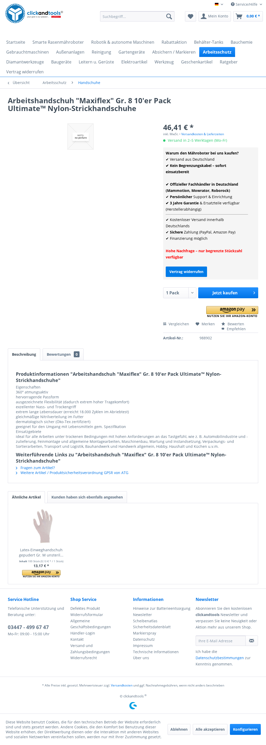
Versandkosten (121, 685)
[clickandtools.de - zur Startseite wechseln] (34, 18)
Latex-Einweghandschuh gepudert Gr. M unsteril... (41, 552)
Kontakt (77, 639)
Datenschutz (144, 639)
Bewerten (235, 323)
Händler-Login (82, 633)
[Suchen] (169, 16)
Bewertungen (62, 354)
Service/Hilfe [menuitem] (246, 4)
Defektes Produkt (85, 608)
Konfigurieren (245, 729)
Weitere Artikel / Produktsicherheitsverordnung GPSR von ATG (73, 472)
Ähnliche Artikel (26, 497)
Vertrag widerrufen (186, 271)
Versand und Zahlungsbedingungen (90, 648)
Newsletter (142, 614)
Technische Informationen (156, 651)
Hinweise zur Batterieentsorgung (161, 608)
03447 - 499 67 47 (28, 627)
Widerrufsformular (86, 614)
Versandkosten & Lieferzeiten (202, 134)
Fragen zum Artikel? (37, 467)
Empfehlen (236, 328)
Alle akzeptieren (210, 729)
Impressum (143, 645)
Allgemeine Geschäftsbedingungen (90, 624)
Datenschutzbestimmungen (220, 657)
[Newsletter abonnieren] (251, 641)
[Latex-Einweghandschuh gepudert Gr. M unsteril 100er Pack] (41, 526)
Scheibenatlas (145, 620)
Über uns (141, 657)
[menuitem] (137, 16)
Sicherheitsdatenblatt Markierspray (152, 630)
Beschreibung (24, 354)
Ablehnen (179, 729)
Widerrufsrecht (83, 657)
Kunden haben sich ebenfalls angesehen (87, 497)
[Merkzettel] (190, 16)
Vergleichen (178, 323)
